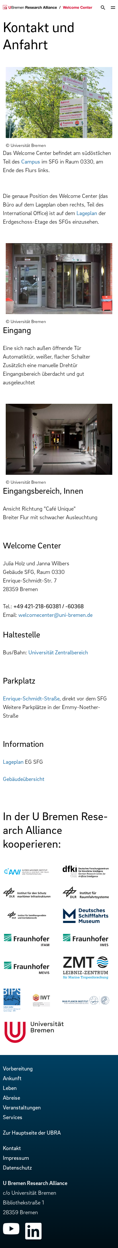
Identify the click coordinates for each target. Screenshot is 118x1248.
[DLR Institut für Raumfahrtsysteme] (85, 896)
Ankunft (12, 1078)
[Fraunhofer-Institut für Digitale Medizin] (26, 973)
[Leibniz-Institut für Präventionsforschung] (12, 1010)
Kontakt (12, 1148)
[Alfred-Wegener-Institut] (26, 874)
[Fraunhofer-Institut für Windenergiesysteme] (85, 945)
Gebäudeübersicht (23, 778)
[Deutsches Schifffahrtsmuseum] (85, 922)
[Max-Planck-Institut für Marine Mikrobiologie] (85, 1003)
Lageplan (86, 213)
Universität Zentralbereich (58, 652)
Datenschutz (17, 1167)
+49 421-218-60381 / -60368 (48, 606)
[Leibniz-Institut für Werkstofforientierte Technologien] (41, 1004)
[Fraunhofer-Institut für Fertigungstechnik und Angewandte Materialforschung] (26, 945)
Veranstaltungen (22, 1107)
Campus (30, 161)
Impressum (16, 1157)
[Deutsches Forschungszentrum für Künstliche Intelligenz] (85, 876)
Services (12, 1117)
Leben (10, 1087)
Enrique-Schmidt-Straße (31, 698)
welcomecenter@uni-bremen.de (55, 614)
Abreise (11, 1097)
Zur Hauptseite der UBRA (32, 1132)
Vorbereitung (18, 1068)
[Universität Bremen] (34, 1042)
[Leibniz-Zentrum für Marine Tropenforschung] (85, 978)
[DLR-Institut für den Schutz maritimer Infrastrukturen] (26, 895)
